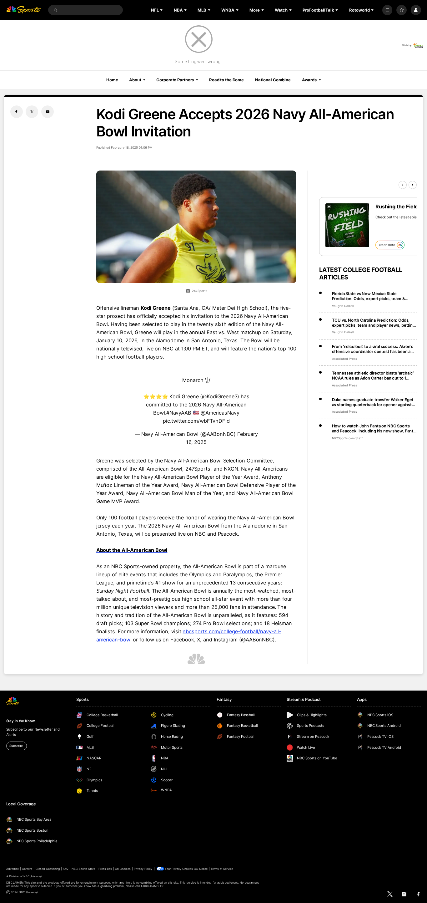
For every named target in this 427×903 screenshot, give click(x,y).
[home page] (23, 10)
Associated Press (344, 358)
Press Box (105, 868)
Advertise (12, 868)
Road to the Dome (226, 79)
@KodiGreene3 (219, 396)
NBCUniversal (32, 876)
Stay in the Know (20, 721)
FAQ (65, 868)
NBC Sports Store (83, 868)
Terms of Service (222, 868)
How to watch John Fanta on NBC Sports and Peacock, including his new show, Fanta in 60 (374, 428)
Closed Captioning (48, 868)
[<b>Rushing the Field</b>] (347, 225)
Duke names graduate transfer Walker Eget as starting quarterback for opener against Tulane (373, 402)
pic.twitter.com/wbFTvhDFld (196, 421)
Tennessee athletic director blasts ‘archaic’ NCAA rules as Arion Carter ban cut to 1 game (373, 375)
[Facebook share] (16, 111)
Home (112, 79)
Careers (27, 868)
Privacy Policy (143, 868)
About (135, 79)
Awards (309, 79)
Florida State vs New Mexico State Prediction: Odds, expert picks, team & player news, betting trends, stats (368, 296)
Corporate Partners (175, 79)
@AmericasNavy (220, 413)
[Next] (413, 185)
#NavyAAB (178, 413)
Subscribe (16, 745)
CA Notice (200, 868)
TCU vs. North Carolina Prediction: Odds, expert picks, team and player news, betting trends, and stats (373, 323)
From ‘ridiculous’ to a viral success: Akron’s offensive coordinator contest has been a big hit (372, 349)
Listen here (387, 245)
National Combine (273, 79)
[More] (387, 10)
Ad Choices (122, 868)
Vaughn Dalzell (343, 306)
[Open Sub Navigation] (162, 10)
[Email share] (47, 111)
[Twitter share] (32, 111)
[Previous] (403, 185)
